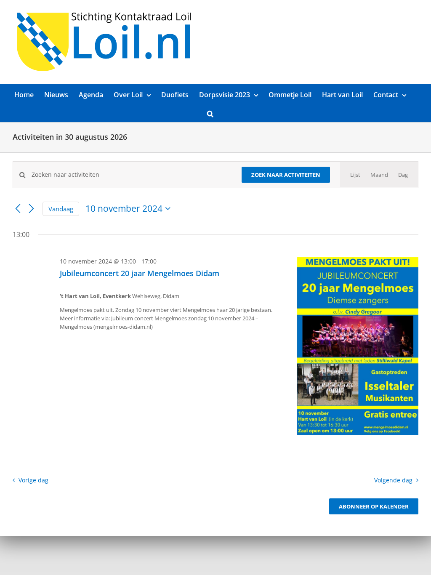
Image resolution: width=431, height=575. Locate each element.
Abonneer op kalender (374, 506)
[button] (210, 112)
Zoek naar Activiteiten (285, 174)
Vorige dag (33, 480)
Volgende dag (393, 480)
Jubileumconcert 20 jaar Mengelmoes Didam (139, 273)
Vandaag (60, 209)
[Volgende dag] (31, 209)
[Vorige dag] (18, 209)
